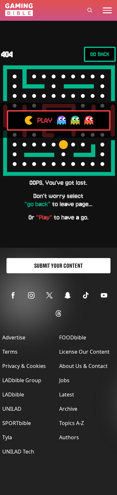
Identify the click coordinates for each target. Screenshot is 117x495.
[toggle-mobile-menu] (107, 10)
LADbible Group (21, 380)
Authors (69, 437)
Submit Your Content (58, 265)
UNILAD (11, 408)
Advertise (13, 337)
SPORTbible (16, 423)
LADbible (13, 394)
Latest (66, 394)
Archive (68, 408)
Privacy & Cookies (24, 366)
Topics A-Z (71, 423)
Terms (10, 351)
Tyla (7, 437)
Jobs (64, 380)
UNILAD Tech (18, 451)
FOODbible (72, 337)
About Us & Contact (83, 366)
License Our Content (84, 351)
